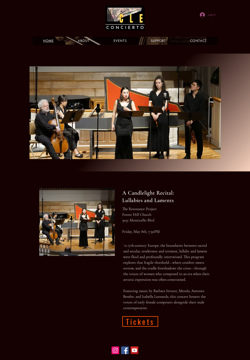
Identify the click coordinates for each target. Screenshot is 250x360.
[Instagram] (115, 350)
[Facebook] (125, 350)
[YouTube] (134, 350)
